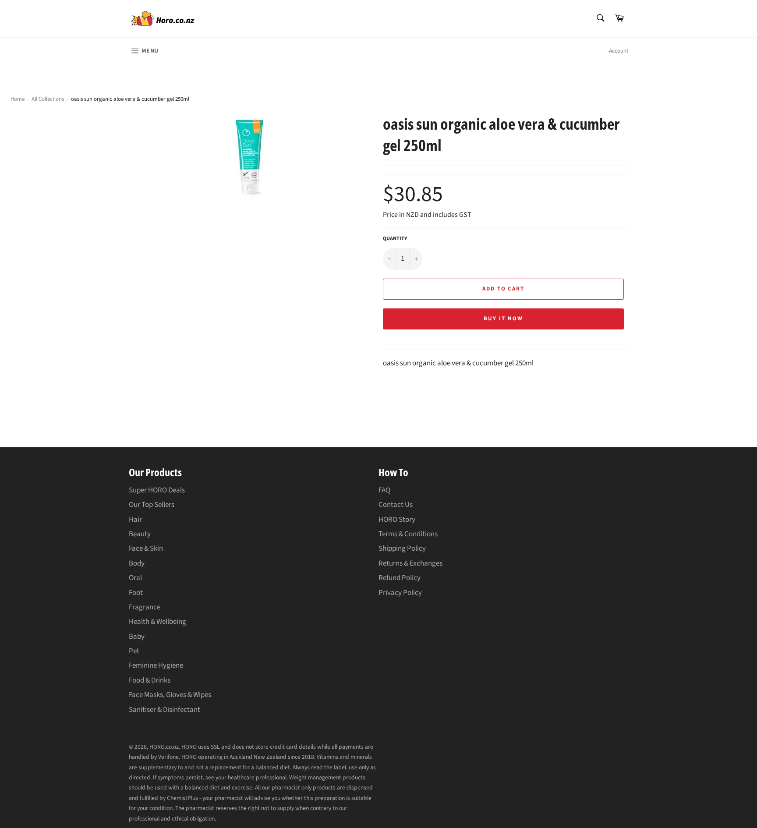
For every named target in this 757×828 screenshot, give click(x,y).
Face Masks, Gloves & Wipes (170, 695)
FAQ (384, 490)
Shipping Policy (402, 548)
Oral (135, 578)
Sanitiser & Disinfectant (164, 709)
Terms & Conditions (408, 534)
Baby (137, 636)
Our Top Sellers (151, 504)
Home (18, 99)
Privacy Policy (400, 592)
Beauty (140, 534)
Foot (136, 592)
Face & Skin (146, 548)
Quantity (395, 238)
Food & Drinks (149, 680)
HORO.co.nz (164, 747)
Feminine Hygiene (156, 665)
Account (618, 51)
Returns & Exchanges (410, 563)
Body (137, 563)
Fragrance (144, 607)
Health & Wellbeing (157, 621)
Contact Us (395, 504)
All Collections (48, 99)
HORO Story (396, 519)
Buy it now (503, 318)
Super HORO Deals (157, 490)
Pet (134, 651)
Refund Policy (399, 578)
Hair (135, 519)
